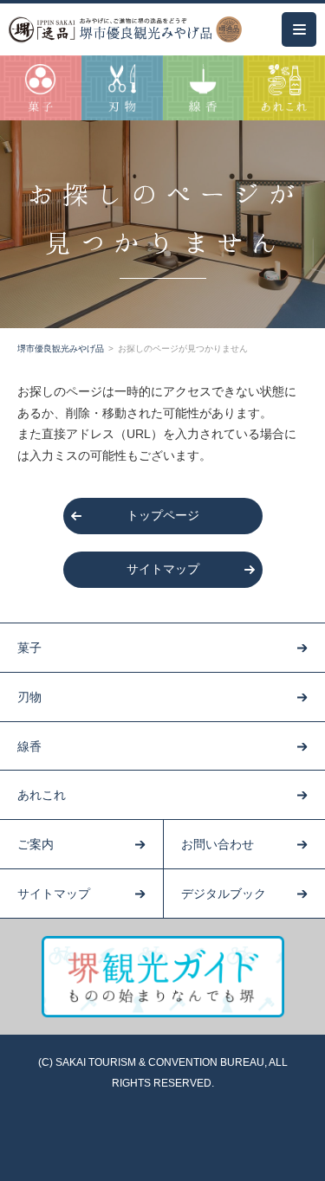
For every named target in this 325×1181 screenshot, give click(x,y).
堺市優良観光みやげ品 (60, 348)
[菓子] (40, 87)
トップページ (163, 515)
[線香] (203, 87)
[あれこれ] (284, 87)
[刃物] (122, 87)
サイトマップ (163, 569)
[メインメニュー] (299, 29)
